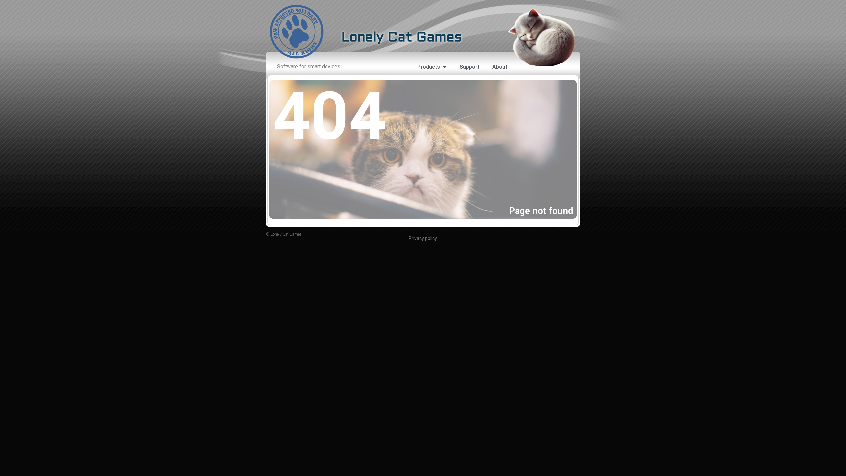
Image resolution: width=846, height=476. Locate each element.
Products (428, 67)
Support (469, 67)
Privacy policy (423, 238)
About (499, 67)
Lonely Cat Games (401, 38)
